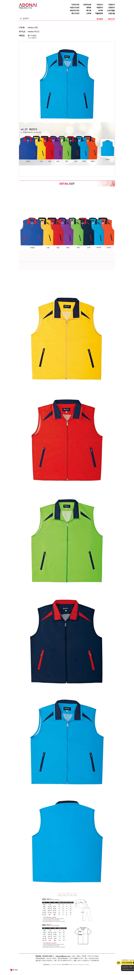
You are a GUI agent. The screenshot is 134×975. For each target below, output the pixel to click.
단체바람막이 (72, 968)
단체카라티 (58, 970)
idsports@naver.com (63, 956)
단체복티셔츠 (37, 968)
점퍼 (83, 968)
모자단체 (48, 970)
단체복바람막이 (78, 968)
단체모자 (62, 968)
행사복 (87, 970)
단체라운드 (83, 970)
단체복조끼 (54, 968)
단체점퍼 (87, 968)
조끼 (46, 968)
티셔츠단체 (39, 970)
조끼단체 (43, 970)
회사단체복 (33, 970)
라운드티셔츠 (77, 970)
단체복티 (43, 968)
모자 (59, 968)
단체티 (27, 968)
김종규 (78, 956)
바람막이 (66, 968)
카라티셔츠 (53, 970)
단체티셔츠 (32, 968)
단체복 (23, 968)
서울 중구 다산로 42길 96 (43, 960)
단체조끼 (50, 968)
